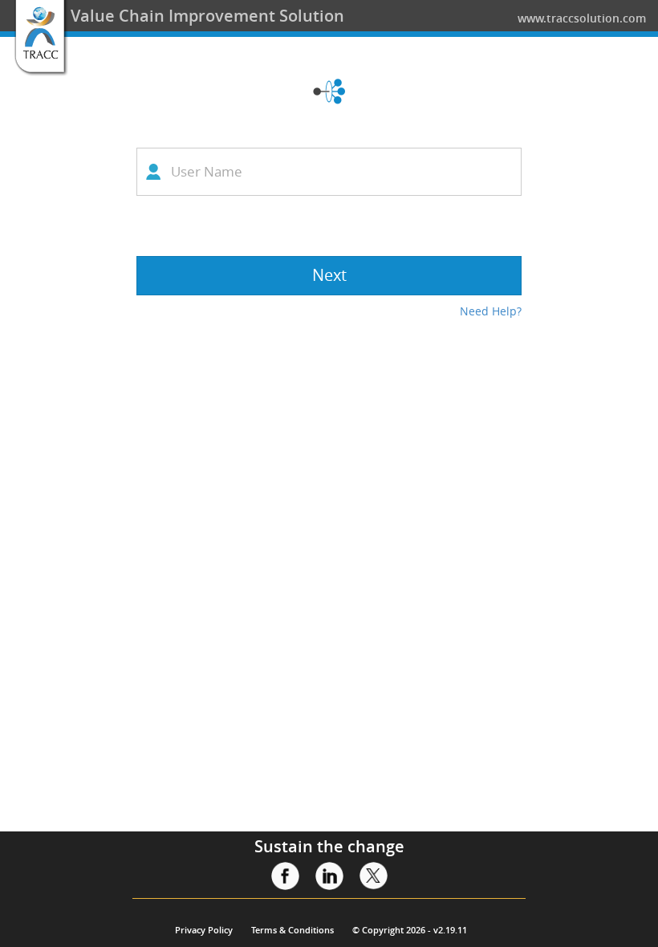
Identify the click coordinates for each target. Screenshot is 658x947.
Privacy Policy (204, 930)
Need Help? (491, 311)
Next (329, 275)
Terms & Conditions (292, 930)
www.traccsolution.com (582, 18)
